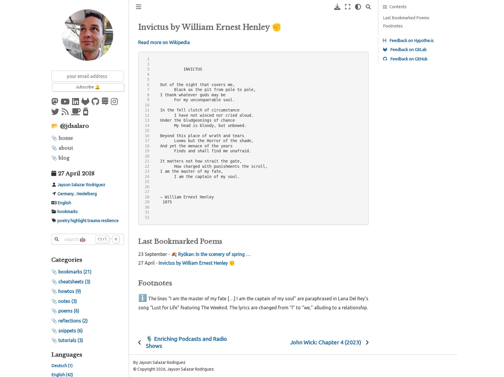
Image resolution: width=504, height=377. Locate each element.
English (64, 202)
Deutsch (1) (62, 366)
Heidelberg (86, 193)
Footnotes (393, 26)
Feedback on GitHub (408, 59)
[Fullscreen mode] (348, 6)
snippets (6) (70, 330)
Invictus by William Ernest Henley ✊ (197, 263)
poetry (63, 221)
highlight (79, 221)
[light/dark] (358, 6)
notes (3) (67, 301)
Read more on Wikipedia (164, 42)
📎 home (62, 138)
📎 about (62, 148)
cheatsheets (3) (74, 281)
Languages (66, 354)
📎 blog (60, 158)
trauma (94, 221)
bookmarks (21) (75, 272)
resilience (110, 221)
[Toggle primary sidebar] (139, 6)
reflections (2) (73, 320)
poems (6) (68, 311)
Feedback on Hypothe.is (411, 40)
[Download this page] (337, 6)
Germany (65, 193)
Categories (66, 259)
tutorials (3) (70, 340)
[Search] (368, 6)
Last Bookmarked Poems (406, 17)
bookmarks (67, 212)
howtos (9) (69, 291)
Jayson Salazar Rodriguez (81, 184)
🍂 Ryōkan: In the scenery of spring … (211, 254)
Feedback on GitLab (408, 49)
